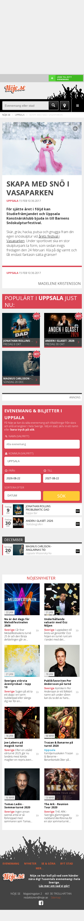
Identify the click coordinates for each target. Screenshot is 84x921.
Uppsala (20, 114)
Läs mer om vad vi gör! (54, 886)
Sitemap (56, 897)
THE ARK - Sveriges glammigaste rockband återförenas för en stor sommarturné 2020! (58, 816)
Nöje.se (6, 114)
